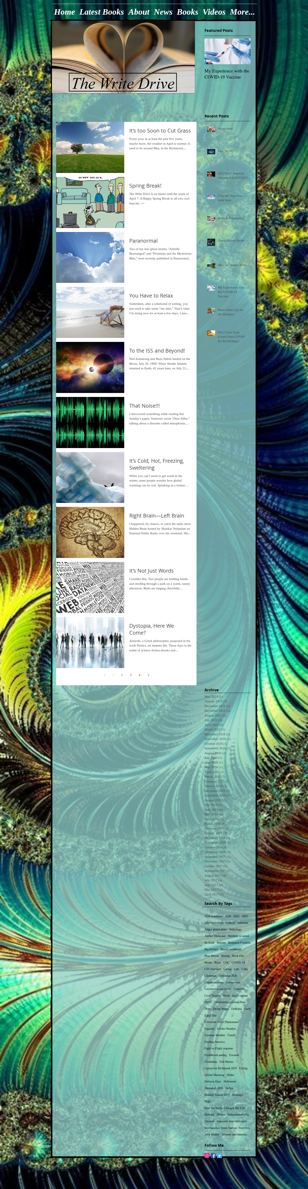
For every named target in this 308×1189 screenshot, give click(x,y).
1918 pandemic (213, 916)
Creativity (239, 989)
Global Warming (214, 1075)
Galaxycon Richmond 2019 (220, 1068)
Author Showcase (214, 936)
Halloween (230, 1081)
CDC (226, 962)
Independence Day (238, 1114)
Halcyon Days (212, 1081)
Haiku (230, 1075)
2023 (245, 916)
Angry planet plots (215, 929)
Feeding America (214, 1041)
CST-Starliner (212, 969)
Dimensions (221, 1002)
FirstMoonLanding (215, 1055)
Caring (228, 969)
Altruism (243, 922)
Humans (209, 1114)
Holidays (237, 1094)
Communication (213, 982)
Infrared (209, 1121)
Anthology (235, 929)
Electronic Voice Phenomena (221, 1022)
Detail (208, 1002)
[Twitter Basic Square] (219, 1155)
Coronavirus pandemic (217, 989)
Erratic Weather (226, 1028)
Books (208, 962)
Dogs (207, 1008)
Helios (229, 1088)
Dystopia (236, 1008)
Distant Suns (237, 1002)
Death (226, 995)
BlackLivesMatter (230, 949)
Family (232, 1035)
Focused (234, 1055)
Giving (243, 1068)
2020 (228, 916)
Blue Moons (211, 955)
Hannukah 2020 (213, 1088)
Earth (247, 1008)
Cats (236, 969)
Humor (221, 1114)
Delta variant (240, 995)
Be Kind (209, 942)
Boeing (225, 955)
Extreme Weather (214, 1035)
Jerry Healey (211, 1134)
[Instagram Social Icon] (206, 1155)
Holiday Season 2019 (217, 1094)
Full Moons (226, 1061)
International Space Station (220, 1128)
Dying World (221, 1008)
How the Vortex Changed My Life (224, 1108)
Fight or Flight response (218, 1048)
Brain (217, 962)
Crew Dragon (212, 995)
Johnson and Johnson (234, 1134)
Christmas (210, 975)
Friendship (210, 1061)
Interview (244, 1128)
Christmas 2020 (228, 975)
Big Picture (211, 949)
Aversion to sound (238, 936)
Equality (209, 1028)
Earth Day (210, 1015)
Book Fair (238, 955)
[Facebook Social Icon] (213, 1155)
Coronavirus (233, 982)
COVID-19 (238, 962)
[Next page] (148, 675)
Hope (207, 1101)
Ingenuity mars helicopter (232, 1121)
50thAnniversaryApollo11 (219, 922)
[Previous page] (104, 675)
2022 (236, 916)
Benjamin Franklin (239, 942)
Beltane (221, 942)
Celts (244, 969)
